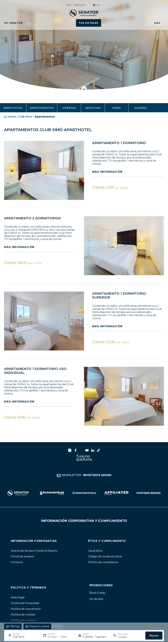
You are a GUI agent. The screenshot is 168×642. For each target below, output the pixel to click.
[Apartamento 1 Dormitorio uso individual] (124, 396)
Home (12, 116)
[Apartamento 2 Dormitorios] (124, 245)
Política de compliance (103, 562)
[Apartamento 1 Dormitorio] (44, 170)
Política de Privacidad (25, 603)
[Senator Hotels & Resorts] (69, 450)
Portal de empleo (22, 556)
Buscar (153, 635)
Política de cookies (23, 614)
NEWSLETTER (86, 475)
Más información (107, 171)
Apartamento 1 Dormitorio (119, 143)
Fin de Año (96, 599)
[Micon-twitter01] (81, 450)
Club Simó (25, 116)
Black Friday (97, 592)
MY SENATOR (13, 22)
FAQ (69, 5)
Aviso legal (18, 597)
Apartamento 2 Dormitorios (32, 218)
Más (157, 22)
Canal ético (95, 550)
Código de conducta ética (105, 556)
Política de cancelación (26, 608)
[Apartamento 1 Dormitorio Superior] (44, 321)
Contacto (79, 5)
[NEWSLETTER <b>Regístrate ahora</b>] (59, 476)
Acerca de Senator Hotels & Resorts (34, 550)
